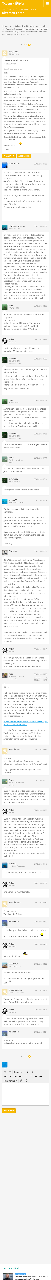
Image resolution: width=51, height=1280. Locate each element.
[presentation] (5, 1072)
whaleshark (14, 921)
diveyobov (13, 358)
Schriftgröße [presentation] (9, 1080)
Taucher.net (13, 3)
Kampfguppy (15, 749)
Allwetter (13, 551)
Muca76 (12, 863)
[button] (5, 1072)
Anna (11, 457)
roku (11, 674)
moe (11, 305)
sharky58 (13, 500)
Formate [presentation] (18, 1072)
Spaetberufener (16, 990)
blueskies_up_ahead (18, 226)
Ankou (12, 339)
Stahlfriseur (14, 163)
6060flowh (13, 963)
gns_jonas (13, 51)
